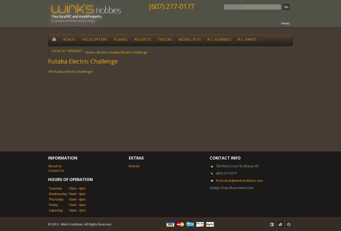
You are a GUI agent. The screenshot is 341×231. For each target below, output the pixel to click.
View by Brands (67, 50)
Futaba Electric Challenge (128, 52)
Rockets (142, 39)
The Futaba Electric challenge (70, 71)
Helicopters (94, 39)
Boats (69, 39)
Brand (102, 52)
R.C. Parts (247, 39)
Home (89, 52)
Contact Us (56, 170)
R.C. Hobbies (219, 39)
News (285, 23)
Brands (134, 166)
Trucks (165, 39)
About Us (55, 166)
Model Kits (189, 39)
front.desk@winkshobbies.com (239, 180)
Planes (121, 39)
